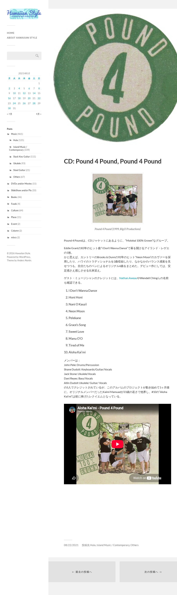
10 (14, 93)
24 (14, 103)
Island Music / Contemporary (18, 148)
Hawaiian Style (22, 253)
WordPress (24, 257)
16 (9, 98)
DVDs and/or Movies (21, 183)
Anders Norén (24, 260)
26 (24, 103)
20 (29, 98)
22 (39, 98)
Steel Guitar (19, 170)
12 (24, 93)
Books (14, 197)
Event (14, 223)
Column (15, 230)
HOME (10, 32)
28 (34, 103)
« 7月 (9, 114)
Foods (14, 203)
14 (34, 93)
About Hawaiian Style (22, 37)
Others (16, 176)
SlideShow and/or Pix (21, 190)
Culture (14, 210)
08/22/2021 (71, 545)
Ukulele (17, 163)
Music (14, 134)
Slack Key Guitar (21, 156)
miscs (14, 237)
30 (9, 108)
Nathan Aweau (128, 278)
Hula (15, 140)
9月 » (38, 114)
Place (13, 217)
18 (19, 98)
